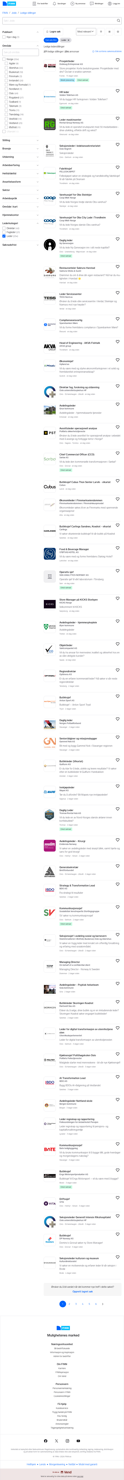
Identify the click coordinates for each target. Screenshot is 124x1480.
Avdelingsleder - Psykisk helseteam (79, 984)
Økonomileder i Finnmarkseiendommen (80, 500)
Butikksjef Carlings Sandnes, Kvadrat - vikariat (85, 526)
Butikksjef (65, 697)
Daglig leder (66, 240)
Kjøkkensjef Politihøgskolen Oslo (77, 1055)
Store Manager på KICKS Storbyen (78, 599)
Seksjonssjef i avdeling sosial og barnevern (83, 936)
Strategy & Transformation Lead (77, 885)
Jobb (14, 12)
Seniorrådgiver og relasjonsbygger (78, 738)
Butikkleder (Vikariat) (71, 761)
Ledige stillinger (28, 12)
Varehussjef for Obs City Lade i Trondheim (82, 217)
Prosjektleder (66, 61)
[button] (53, 31)
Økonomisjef (66, 361)
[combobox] (62, 20)
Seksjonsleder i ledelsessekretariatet (79, 145)
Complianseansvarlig (70, 320)
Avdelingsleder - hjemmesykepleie (78, 622)
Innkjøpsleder (66, 787)
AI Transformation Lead (72, 1078)
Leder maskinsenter (70, 119)
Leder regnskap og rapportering (76, 1119)
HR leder (64, 92)
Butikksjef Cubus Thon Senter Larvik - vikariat (85, 482)
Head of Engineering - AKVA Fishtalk (79, 343)
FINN (5, 12)
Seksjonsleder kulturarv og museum (79, 1258)
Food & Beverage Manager (74, 549)
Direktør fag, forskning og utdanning (79, 387)
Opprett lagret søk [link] (83, 1291)
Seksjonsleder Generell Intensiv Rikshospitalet (85, 1217)
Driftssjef (64, 1199)
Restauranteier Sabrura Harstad (77, 268)
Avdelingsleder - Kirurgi (72, 841)
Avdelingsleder (67, 405)
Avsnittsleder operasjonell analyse (78, 428)
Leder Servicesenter (70, 294)
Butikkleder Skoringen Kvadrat (76, 1003)
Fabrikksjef (65, 168)
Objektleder (65, 645)
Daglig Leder (66, 810)
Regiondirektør (67, 671)
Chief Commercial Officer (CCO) (76, 454)
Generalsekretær (68, 867)
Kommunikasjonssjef (70, 908)
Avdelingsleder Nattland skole (75, 1101)
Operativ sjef (66, 572)
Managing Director (69, 962)
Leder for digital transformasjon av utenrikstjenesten (86, 1031)
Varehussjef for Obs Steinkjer (75, 194)
